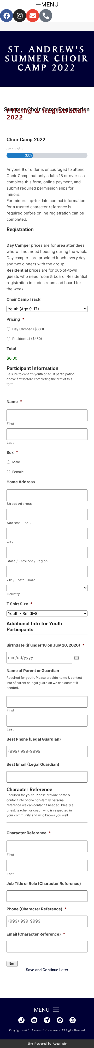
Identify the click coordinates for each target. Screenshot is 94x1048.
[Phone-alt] (45, 15)
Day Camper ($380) (28, 329)
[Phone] (21, 1020)
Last (10, 443)
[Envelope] (32, 15)
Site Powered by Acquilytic (47, 1043)
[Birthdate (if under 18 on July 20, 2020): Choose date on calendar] (76, 658)
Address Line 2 (19, 523)
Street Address (19, 504)
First (10, 424)
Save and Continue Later (47, 970)
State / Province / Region (27, 561)
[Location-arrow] (47, 1020)
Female (18, 472)
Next (12, 964)
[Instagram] (19, 15)
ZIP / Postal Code (21, 580)
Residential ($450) (27, 339)
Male (16, 462)
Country (13, 594)
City (10, 542)
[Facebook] (6, 15)
